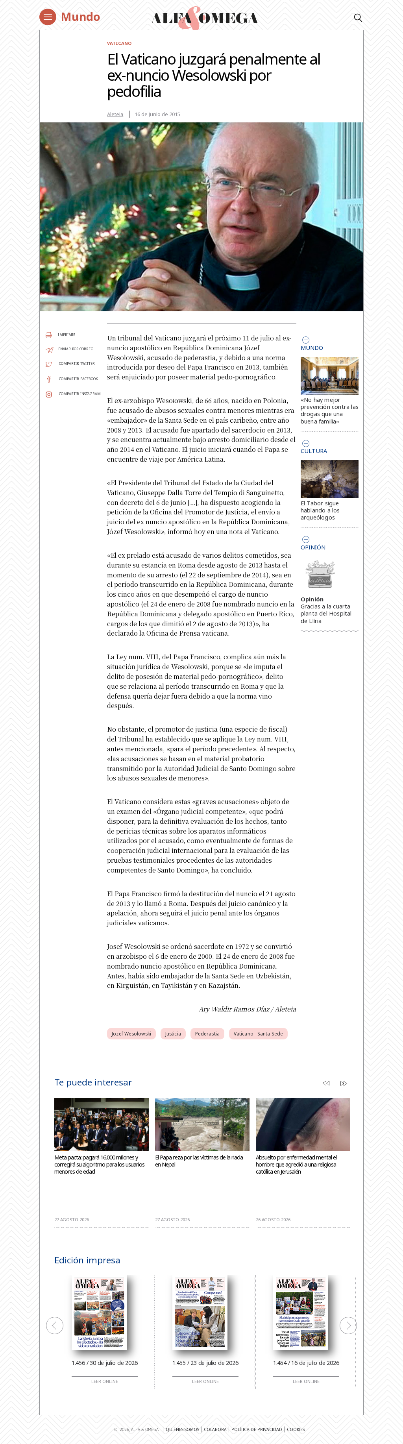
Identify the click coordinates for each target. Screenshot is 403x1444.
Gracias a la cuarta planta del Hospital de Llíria (326, 613)
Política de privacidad (256, 1429)
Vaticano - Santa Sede (258, 1033)
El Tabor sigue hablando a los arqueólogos (320, 510)
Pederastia (207, 1033)
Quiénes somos (182, 1429)
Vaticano (119, 43)
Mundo (80, 16)
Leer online (104, 1381)
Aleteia (115, 114)
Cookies (296, 1429)
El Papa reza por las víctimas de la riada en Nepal (199, 1161)
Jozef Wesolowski (131, 1033)
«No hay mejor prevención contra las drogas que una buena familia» (330, 410)
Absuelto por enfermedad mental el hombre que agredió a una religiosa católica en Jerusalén (296, 1164)
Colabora (215, 1429)
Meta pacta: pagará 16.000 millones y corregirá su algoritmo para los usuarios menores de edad (99, 1164)
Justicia (173, 1033)
